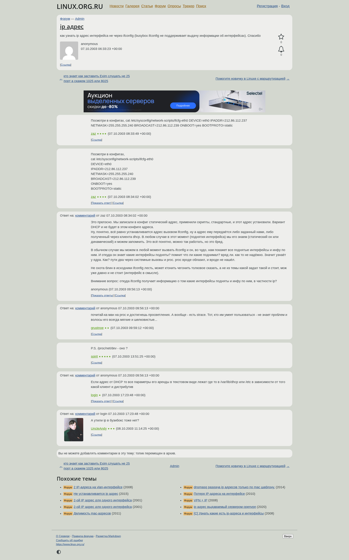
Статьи (147, 6)
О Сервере (63, 536)
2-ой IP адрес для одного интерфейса (103, 500)
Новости (117, 6)
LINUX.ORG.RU (80, 6)
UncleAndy (99, 428)
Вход (285, 6)
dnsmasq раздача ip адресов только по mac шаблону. (234, 487)
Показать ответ (101, 202)
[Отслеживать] (281, 49)
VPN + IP (200, 500)
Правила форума (82, 536)
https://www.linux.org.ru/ (70, 544)
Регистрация (267, 6)
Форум (160, 6)
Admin (79, 19)
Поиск (201, 6)
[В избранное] (281, 37)
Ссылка (66, 64)
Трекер (188, 6)
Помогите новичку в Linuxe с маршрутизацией (250, 78)
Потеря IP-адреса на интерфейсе (219, 494)
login (94, 395)
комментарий (85, 215)
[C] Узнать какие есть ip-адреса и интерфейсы (229, 513)
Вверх (288, 536)
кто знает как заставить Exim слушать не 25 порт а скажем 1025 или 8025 (97, 78)
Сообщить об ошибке (69, 540)
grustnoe (97, 328)
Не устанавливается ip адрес (96, 494)
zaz (93, 133)
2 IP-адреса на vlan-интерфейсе (98, 487)
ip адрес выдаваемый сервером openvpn (225, 507)
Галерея (132, 6)
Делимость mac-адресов (92, 513)
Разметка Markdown (108, 536)
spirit (94, 356)
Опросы (174, 6)
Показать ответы (102, 295)
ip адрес (72, 26)
